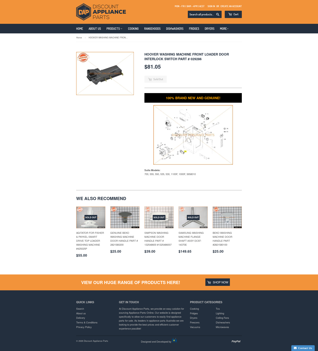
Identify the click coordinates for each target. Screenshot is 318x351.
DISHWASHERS (174, 28)
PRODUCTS (113, 28)
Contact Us (304, 348)
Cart (235, 14)
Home (79, 37)
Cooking (194, 308)
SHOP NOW (220, 282)
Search (80, 308)
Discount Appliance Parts (96, 340)
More (223, 28)
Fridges (194, 313)
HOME (79, 28)
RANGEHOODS (152, 28)
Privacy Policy (84, 327)
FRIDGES (194, 28)
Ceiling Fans (222, 317)
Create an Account (231, 6)
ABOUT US (95, 28)
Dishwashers (223, 322)
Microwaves (222, 327)
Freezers (195, 322)
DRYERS (209, 28)
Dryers (193, 317)
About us (81, 313)
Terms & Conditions (87, 322)
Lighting (220, 313)
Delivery (80, 317)
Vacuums (195, 327)
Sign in (211, 6)
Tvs (218, 308)
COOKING (133, 28)
